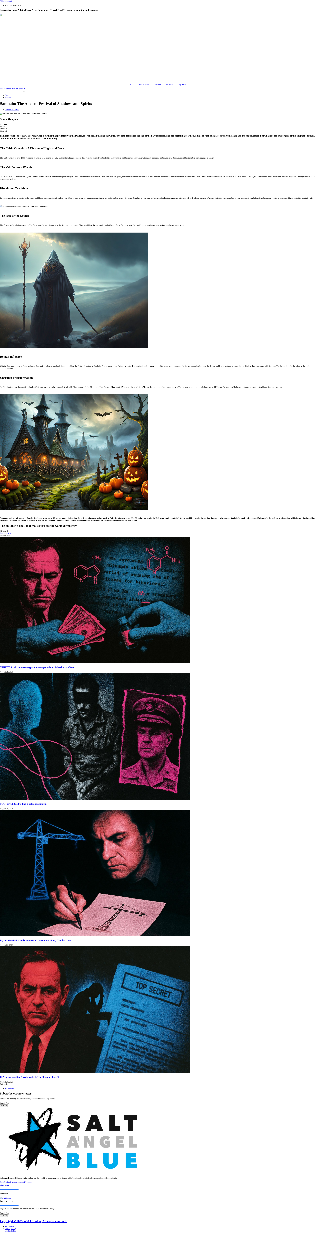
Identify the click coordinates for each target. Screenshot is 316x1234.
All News (169, 84)
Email (2, 1103)
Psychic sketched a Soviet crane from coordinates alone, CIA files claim (35, 940)
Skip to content (6, 1)
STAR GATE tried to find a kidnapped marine (23, 804)
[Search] (24, 91)
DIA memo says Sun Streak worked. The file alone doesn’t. (29, 1077)
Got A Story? (144, 84)
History (8, 97)
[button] (158, 124)
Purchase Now (5, 533)
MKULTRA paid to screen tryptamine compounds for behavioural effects (37, 667)
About (131, 84)
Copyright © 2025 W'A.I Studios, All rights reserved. (33, 1221)
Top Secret (182, 84)
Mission (158, 84)
